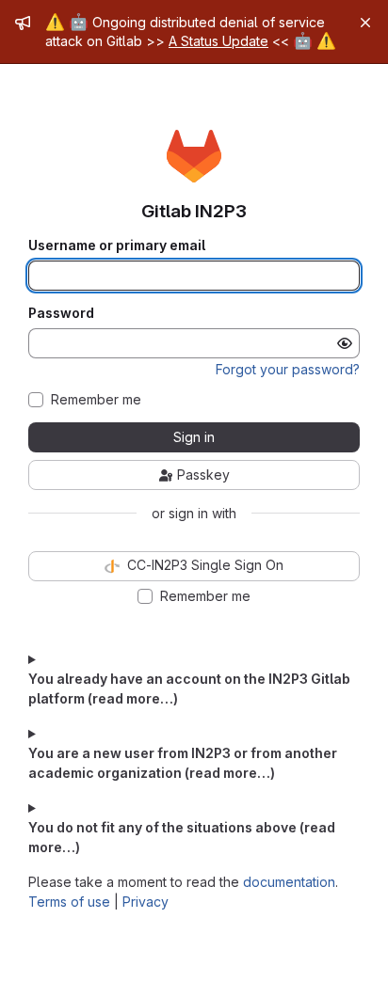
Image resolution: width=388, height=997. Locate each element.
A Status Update (218, 41)
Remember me (96, 399)
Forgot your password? (288, 369)
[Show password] (345, 343)
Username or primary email (116, 245)
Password (61, 313)
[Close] (365, 22)
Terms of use (69, 902)
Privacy (145, 902)
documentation (289, 882)
